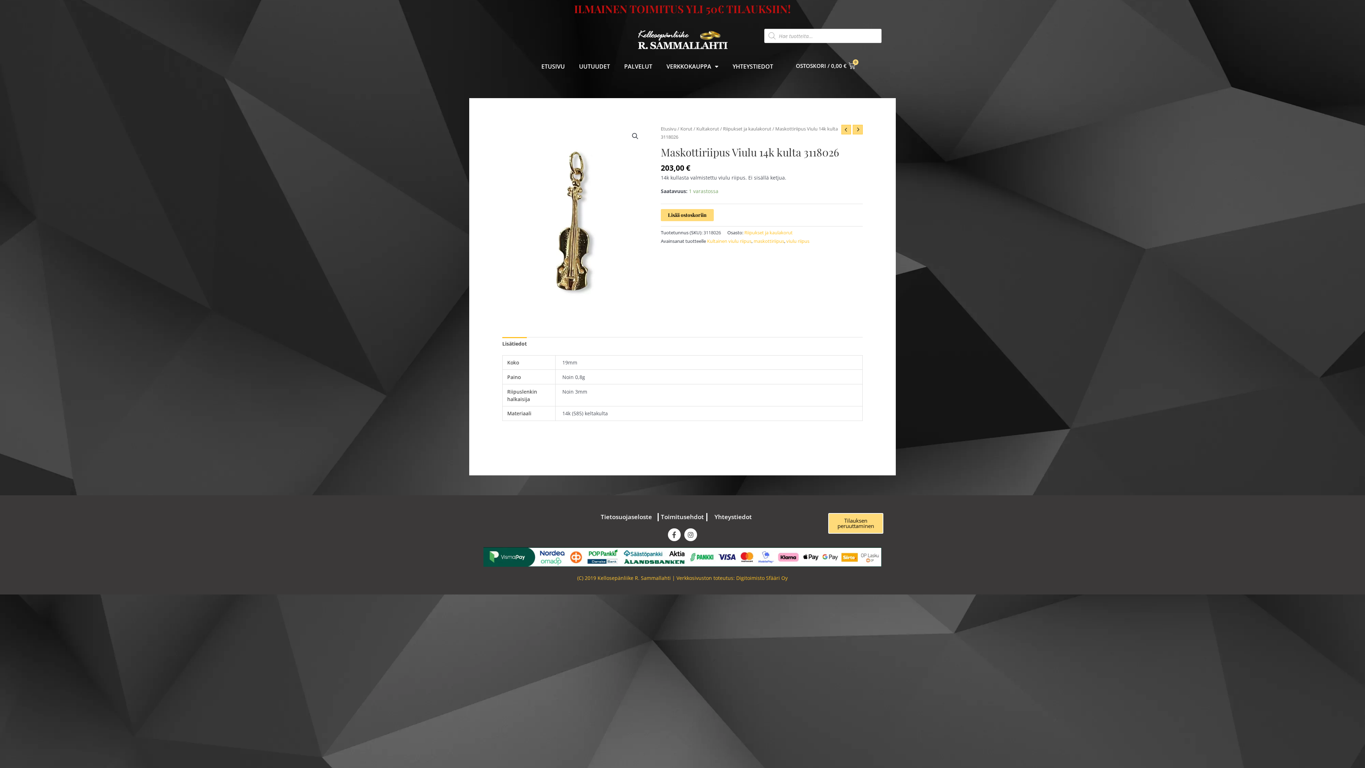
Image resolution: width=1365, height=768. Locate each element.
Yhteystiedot (753, 66)
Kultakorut (707, 129)
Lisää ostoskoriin (687, 215)
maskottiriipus (769, 241)
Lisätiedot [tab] (514, 343)
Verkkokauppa (689, 66)
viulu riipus (797, 241)
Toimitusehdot (682, 517)
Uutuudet (594, 66)
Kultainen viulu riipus (729, 241)
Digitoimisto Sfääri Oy (762, 578)
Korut (686, 129)
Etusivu (553, 66)
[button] (635, 136)
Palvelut (638, 66)
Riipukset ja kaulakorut (747, 129)
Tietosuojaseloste (626, 517)
